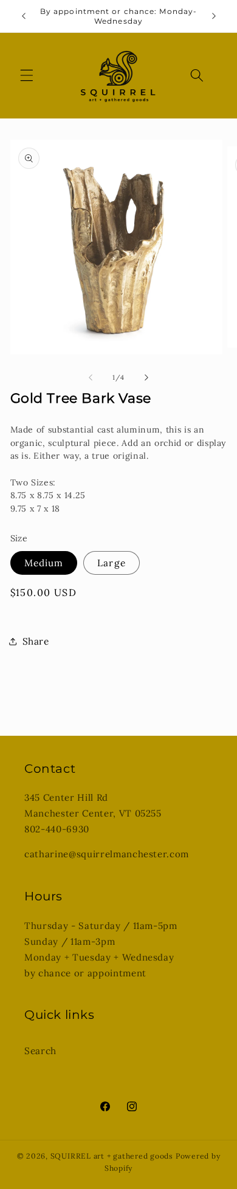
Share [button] (35, 641)
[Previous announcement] (23, 16)
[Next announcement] (214, 16)
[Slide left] (90, 377)
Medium (44, 563)
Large (111, 563)
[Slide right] (146, 377)
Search (40, 1051)
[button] (26, 75)
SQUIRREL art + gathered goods (111, 1155)
